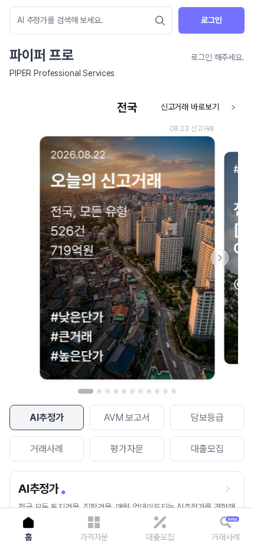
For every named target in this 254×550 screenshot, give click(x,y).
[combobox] (85, 20)
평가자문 (126, 448)
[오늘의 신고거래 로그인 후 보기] (127, 240)
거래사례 (46, 448)
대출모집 (207, 448)
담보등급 (207, 417)
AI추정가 (46, 417)
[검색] (160, 21)
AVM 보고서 (127, 417)
